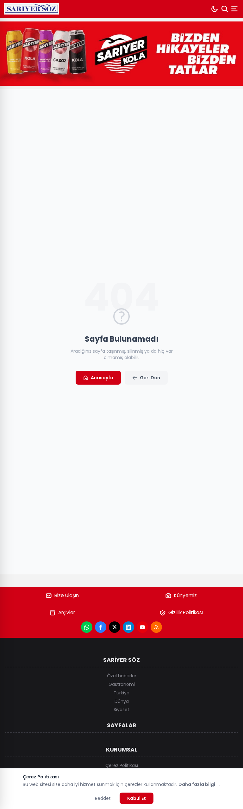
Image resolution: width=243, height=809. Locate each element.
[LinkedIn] (128, 627)
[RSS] (156, 627)
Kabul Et (136, 798)
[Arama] (224, 9)
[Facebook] (100, 627)
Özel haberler (121, 676)
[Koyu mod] (214, 9)
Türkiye (121, 693)
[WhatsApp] (86, 627)
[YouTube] (142, 627)
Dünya (122, 701)
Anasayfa (102, 378)
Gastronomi (122, 684)
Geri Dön (150, 378)
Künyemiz (185, 595)
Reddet (103, 798)
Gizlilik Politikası (185, 612)
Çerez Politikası (121, 765)
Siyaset (121, 709)
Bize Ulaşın (66, 595)
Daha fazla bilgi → (199, 784)
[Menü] (235, 9)
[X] (114, 627)
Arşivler (66, 612)
